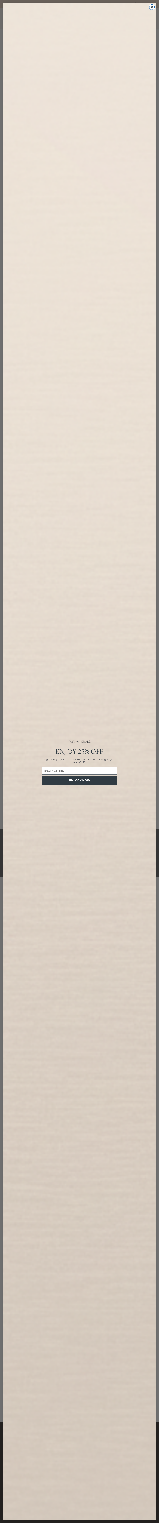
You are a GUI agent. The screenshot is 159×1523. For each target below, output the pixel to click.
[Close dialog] (152, 7)
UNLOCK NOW (79, 780)
